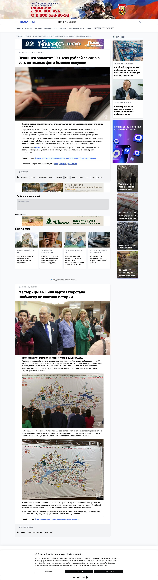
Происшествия (73, 28)
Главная (20, 36)
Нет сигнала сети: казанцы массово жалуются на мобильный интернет (98, 259)
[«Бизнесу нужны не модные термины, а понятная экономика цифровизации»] (128, 89)
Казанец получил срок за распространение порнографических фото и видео (65, 158)
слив (73, 177)
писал (37, 147)
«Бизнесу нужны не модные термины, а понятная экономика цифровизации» (124, 110)
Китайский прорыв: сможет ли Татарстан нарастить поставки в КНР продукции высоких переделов (127, 71)
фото (93, 177)
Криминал (62, 28)
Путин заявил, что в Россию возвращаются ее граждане (57, 510)
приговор (59, 177)
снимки (80, 177)
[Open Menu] (17, 22)
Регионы (28, 36)
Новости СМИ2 (20, 215)
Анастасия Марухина (27, 518)
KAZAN (27, 22)
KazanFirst (24, 172)
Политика (47, 28)
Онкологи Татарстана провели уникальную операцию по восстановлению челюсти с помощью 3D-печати (74, 260)
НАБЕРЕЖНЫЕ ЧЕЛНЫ (45, 177)
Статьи (88, 28)
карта (23, 523)
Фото (82, 28)
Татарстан (48, 523)
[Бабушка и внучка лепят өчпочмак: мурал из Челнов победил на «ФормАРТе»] (26, 240)
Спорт (55, 28)
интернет (24, 177)
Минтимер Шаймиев (35, 523)
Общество (19, 28)
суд (87, 177)
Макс (56, 164)
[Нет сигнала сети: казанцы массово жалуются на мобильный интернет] (99, 240)
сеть (66, 177)
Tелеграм (62, 164)
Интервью (38, 28)
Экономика (29, 28)
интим (33, 177)
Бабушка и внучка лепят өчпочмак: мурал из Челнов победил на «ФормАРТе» (25, 259)
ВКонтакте (72, 164)
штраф (100, 177)
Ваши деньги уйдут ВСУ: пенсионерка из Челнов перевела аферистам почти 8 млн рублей (49, 259)
